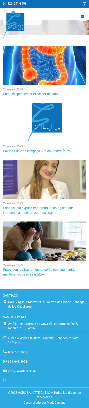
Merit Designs (56, 402)
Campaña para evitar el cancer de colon (31, 94)
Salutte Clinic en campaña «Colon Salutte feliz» (37, 151)
